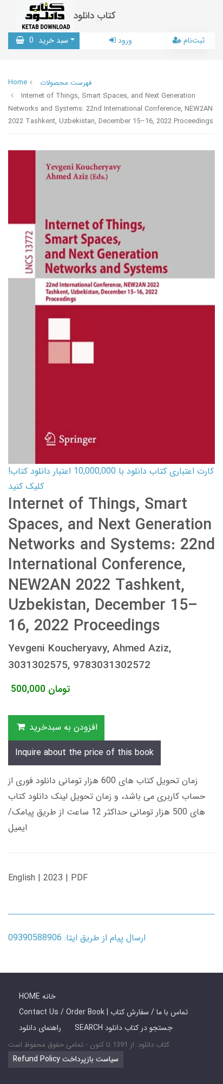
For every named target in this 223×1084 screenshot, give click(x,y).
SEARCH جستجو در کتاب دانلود (124, 1028)
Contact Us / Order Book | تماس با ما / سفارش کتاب (103, 1012)
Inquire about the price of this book (84, 752)
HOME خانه (37, 996)
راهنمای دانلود (40, 1028)
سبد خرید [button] (46, 40)
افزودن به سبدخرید (62, 727)
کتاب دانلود (95, 16)
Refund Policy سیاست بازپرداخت (66, 1059)
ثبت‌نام (193, 40)
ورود (124, 40)
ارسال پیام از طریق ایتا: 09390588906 (77, 938)
